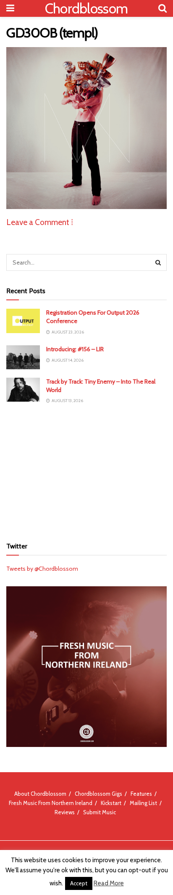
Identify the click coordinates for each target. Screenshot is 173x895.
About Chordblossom (40, 793)
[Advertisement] (86, 471)
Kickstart (111, 803)
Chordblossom (86, 8)
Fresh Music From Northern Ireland (50, 803)
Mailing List (143, 803)
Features (141, 793)
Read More (109, 883)
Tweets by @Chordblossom (42, 568)
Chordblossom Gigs (98, 793)
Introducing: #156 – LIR (75, 349)
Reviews (65, 812)
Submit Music (99, 812)
